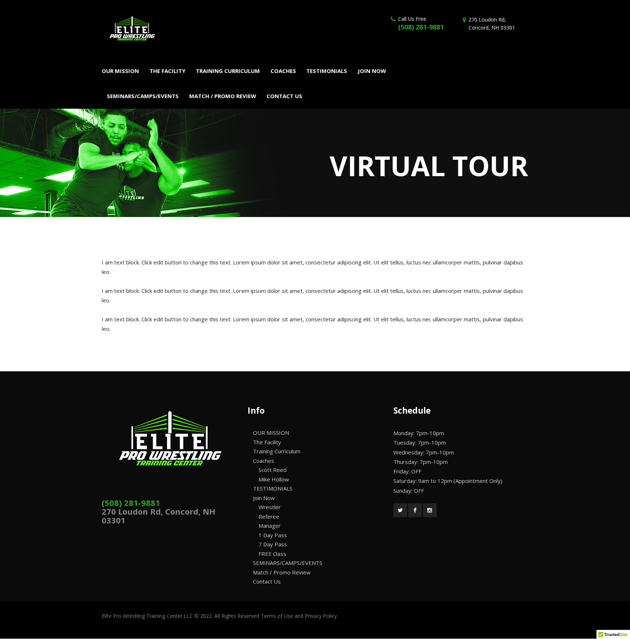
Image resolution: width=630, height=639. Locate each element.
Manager (269, 525)
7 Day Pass (272, 544)
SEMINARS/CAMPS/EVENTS (287, 562)
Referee (268, 516)
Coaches (263, 460)
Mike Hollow (273, 479)
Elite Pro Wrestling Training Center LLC (148, 615)
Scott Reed (272, 469)
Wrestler (269, 507)
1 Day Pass (272, 535)
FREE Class (272, 553)
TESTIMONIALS (272, 488)
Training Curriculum (276, 451)
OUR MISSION (271, 432)
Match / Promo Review (282, 572)
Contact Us (267, 581)
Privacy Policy (321, 615)
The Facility (267, 442)
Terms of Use (277, 615)
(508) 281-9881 (421, 27)
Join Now (264, 497)
